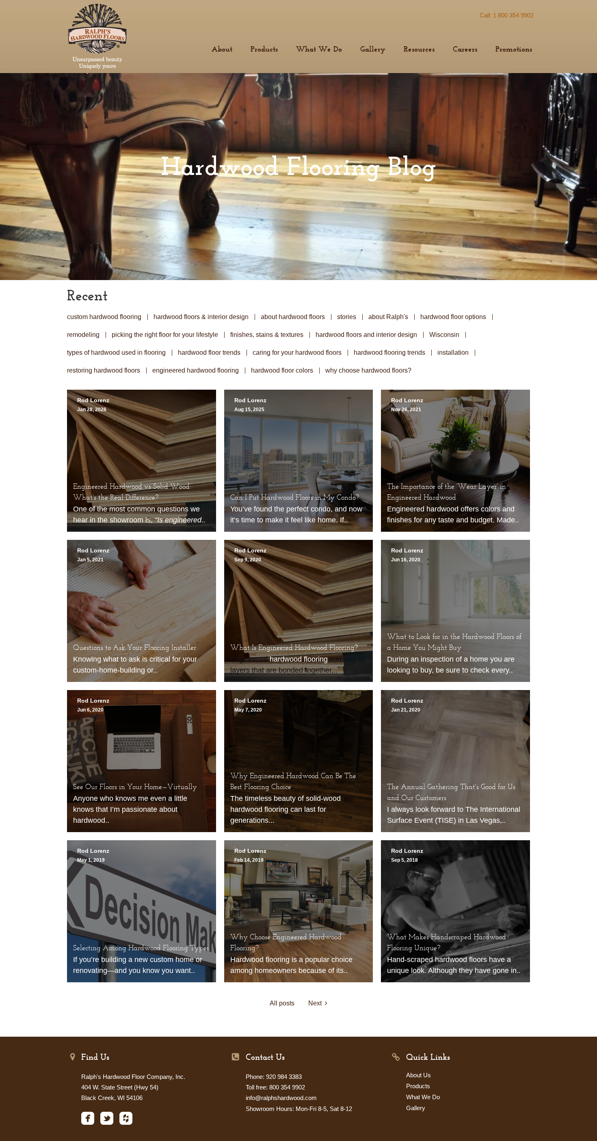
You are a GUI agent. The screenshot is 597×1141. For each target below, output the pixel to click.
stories (346, 316)
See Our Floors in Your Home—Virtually (135, 787)
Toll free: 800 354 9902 (275, 1087)
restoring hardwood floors (103, 370)
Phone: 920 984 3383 (274, 1076)
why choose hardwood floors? (368, 370)
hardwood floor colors (282, 370)
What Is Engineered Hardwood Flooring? (294, 648)
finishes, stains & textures (266, 334)
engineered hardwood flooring (195, 370)
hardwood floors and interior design (366, 334)
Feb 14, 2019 (249, 860)
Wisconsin (444, 334)
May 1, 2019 (91, 860)
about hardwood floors (293, 316)
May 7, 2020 (248, 710)
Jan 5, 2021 (90, 560)
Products (418, 1086)
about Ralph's (388, 316)
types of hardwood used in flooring (116, 352)
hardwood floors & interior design (201, 316)
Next (316, 1003)
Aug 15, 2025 (249, 409)
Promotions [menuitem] (513, 50)
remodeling (83, 334)
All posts (282, 1003)
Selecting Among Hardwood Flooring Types (141, 948)
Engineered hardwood (423, 509)
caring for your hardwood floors (297, 352)
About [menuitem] (222, 50)
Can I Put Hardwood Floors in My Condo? (294, 498)
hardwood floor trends (209, 352)
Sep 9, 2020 (247, 560)
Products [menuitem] (264, 50)
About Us (418, 1075)
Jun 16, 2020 (405, 560)
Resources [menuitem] (419, 50)
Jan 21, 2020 (405, 710)
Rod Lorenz (93, 400)
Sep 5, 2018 (404, 860)
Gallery (415, 1107)
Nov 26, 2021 (406, 409)
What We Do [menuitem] (319, 50)
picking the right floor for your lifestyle (165, 334)
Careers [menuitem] (465, 50)
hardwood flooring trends (389, 352)
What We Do (423, 1097)
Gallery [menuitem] (372, 50)
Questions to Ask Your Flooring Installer (134, 648)
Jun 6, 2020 (90, 710)
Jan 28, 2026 (91, 409)
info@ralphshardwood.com (281, 1097)
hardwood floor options (453, 316)
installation (453, 352)
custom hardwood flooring (104, 316)
